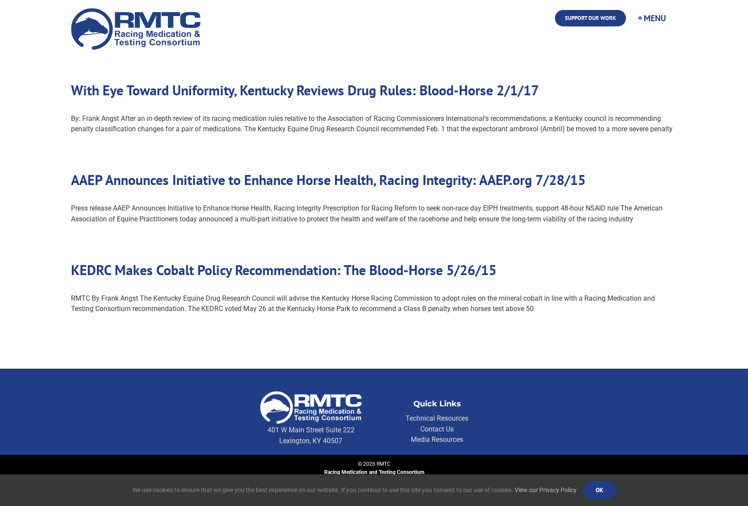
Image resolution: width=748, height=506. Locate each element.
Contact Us (437, 429)
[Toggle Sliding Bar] (651, 18)
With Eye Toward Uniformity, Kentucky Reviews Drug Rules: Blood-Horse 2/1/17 (305, 90)
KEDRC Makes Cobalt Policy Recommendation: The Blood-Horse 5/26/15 (284, 270)
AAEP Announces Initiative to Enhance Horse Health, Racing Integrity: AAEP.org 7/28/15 (328, 180)
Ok (599, 490)
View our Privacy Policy (546, 490)
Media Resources (437, 439)
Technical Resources (437, 418)
